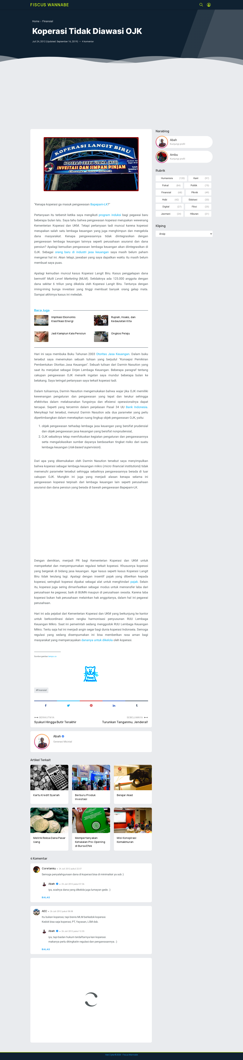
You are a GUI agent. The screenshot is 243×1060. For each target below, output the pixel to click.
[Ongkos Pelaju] (101, 336)
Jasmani (165, 213)
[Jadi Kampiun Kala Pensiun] (41, 336)
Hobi (164, 199)
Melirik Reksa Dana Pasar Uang (49, 840)
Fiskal (165, 185)
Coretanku (49, 868)
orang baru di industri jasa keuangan (82, 252)
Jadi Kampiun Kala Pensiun (68, 333)
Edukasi (193, 199)
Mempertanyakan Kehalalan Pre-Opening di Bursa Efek (90, 842)
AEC (44, 911)
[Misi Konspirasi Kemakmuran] (133, 820)
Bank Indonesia (136, 407)
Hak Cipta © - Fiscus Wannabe (121, 1054)
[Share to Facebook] (45, 705)
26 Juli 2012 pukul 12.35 (73, 931)
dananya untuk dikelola (97, 640)
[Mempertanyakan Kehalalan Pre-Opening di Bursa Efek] (91, 820)
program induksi (110, 215)
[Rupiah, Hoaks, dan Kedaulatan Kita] (101, 320)
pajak (134, 582)
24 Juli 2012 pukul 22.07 (70, 869)
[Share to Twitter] (68, 705)
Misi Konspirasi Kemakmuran (126, 840)
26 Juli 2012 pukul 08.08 (61, 911)
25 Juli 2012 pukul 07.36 (73, 884)
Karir (195, 178)
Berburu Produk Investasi (85, 797)
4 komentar (88, 41)
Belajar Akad (125, 795)
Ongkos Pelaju (120, 333)
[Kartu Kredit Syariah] (49, 777)
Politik (194, 185)
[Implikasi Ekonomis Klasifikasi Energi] (41, 320)
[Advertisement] (121, 96)
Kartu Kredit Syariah (46, 795)
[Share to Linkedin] (114, 705)
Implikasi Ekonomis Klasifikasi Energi (63, 319)
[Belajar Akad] (133, 777)
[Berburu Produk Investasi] (91, 777)
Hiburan (194, 213)
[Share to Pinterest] (91, 705)
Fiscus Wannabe (49, 4)
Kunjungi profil (177, 144)
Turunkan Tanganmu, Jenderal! (125, 722)
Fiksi (194, 206)
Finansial (42, 690)
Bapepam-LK (99, 204)
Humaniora (167, 178)
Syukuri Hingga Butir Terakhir (55, 722)
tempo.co (52, 656)
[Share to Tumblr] (136, 705)
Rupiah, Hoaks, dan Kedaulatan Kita (123, 319)
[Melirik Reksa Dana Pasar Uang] (49, 820)
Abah (57, 736)
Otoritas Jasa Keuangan (112, 354)
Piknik (194, 192)
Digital (166, 206)
